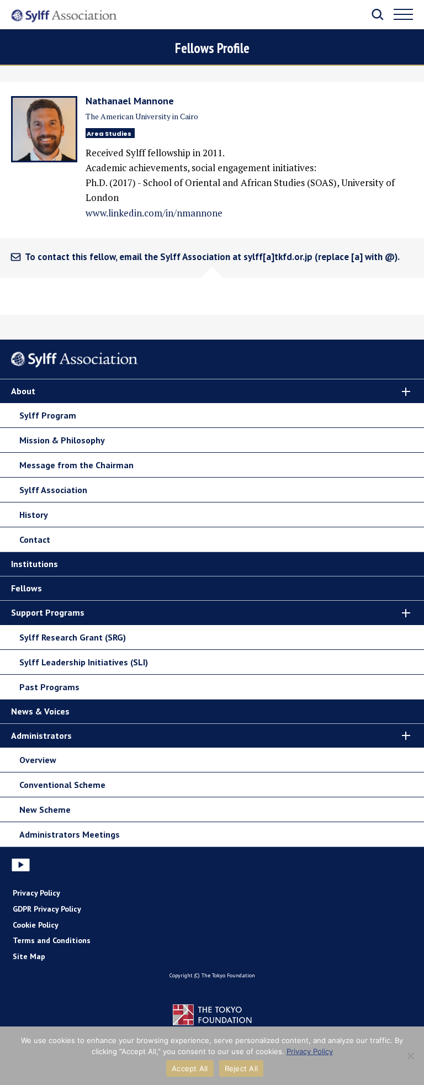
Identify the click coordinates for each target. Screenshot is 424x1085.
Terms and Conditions (52, 940)
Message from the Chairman (76, 464)
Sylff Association (53, 489)
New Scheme (45, 809)
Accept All (190, 1068)
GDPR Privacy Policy (47, 909)
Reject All (241, 1068)
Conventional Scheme (62, 784)
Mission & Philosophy (62, 440)
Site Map (29, 956)
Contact (34, 539)
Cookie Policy (36, 925)
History (33, 514)
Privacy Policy (36, 893)
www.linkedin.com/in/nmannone (154, 213)
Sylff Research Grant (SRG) (72, 637)
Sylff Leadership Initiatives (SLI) (83, 662)
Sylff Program (47, 415)
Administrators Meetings (69, 834)
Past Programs (49, 686)
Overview (37, 759)
